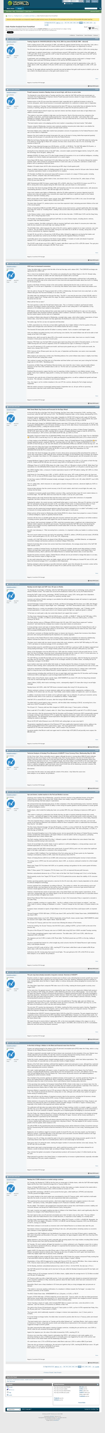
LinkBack (72, 35)
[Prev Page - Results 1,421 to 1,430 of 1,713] (62, 23)
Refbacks (56, 1400)
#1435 (96, 584)
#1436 (96, 750)
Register (94, 1)
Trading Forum (18, 16)
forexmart (9, 1379)
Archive (93, 1409)
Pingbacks (56, 1398)
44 (65, 22)
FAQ (14, 11)
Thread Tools (79, 35)
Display (95, 35)
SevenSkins (56, 1420)
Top (97, 1409)
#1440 (96, 1176)
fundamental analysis (18, 1379)
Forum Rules (81, 1402)
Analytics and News (29, 16)
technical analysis (38, 1379)
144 (81, 22)
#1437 (96, 791)
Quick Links (28, 11)
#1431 (96, 38)
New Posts (9, 11)
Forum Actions (19, 11)
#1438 (96, 972)
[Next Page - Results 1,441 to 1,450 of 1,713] (94, 23)
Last (46, 25)
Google (11, 1387)
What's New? (10, 8)
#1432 (96, 89)
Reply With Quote (94, 86)
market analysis (29, 1379)
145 (84, 22)
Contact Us (87, 1409)
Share (96, 78)
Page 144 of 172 (50, 22)
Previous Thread (48, 1372)
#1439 (96, 1042)
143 (78, 22)
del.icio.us (11, 1390)
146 (87, 22)
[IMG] (80, 1390)
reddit (10, 1395)
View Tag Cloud (11, 1381)
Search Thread (88, 35)
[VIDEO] (81, 1392)
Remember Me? (69, 3)
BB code (81, 1387)
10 (94, 28)
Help (88, 1)
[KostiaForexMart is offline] (11, 50)
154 (91, 22)
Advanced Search (94, 11)
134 (71, 22)
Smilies (81, 1389)
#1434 (96, 406)
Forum (20, 8)
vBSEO (58, 1419)
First (59, 23)
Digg (10, 1392)
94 (68, 22)
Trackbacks (82, 1396)
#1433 (96, 263)
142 (74, 22)
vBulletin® (52, 1416)
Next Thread (57, 1372)
